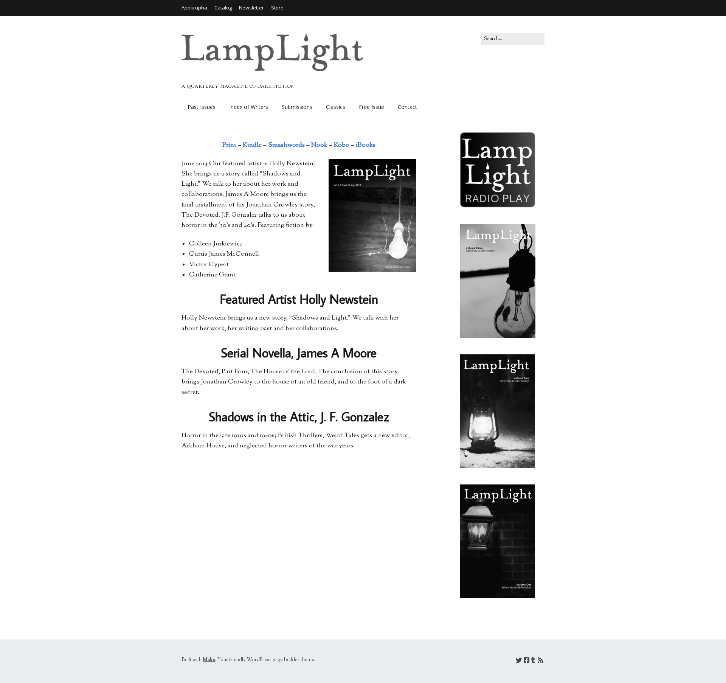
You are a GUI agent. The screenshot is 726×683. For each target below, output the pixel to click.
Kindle (251, 145)
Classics (335, 106)
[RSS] (540, 661)
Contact (407, 106)
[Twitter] (519, 661)
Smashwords (286, 145)
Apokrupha (194, 7)
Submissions (297, 106)
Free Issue (371, 106)
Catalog (223, 7)
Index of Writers (248, 106)
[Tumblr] (533, 661)
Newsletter (251, 7)
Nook (319, 145)
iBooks (365, 145)
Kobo (341, 145)
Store (277, 7)
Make (209, 660)
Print (229, 145)
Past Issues (202, 106)
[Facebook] (526, 661)
